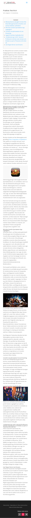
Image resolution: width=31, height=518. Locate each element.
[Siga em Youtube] (26, 514)
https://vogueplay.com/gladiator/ (18, 139)
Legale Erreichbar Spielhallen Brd (14, 35)
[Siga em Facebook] (19, 514)
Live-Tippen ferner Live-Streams (14, 45)
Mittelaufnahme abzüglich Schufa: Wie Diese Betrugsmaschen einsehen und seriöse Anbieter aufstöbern (15, 23)
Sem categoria (6, 13)
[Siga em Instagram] (23, 514)
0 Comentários (14, 13)
